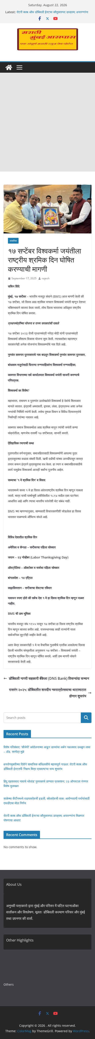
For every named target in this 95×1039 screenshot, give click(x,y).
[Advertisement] (47, 122)
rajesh (45, 278)
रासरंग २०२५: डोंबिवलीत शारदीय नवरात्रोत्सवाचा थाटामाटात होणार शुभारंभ (47, 692)
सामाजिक (13, 240)
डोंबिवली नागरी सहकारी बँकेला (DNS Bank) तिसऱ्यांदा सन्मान (49, 678)
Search (86, 717)
